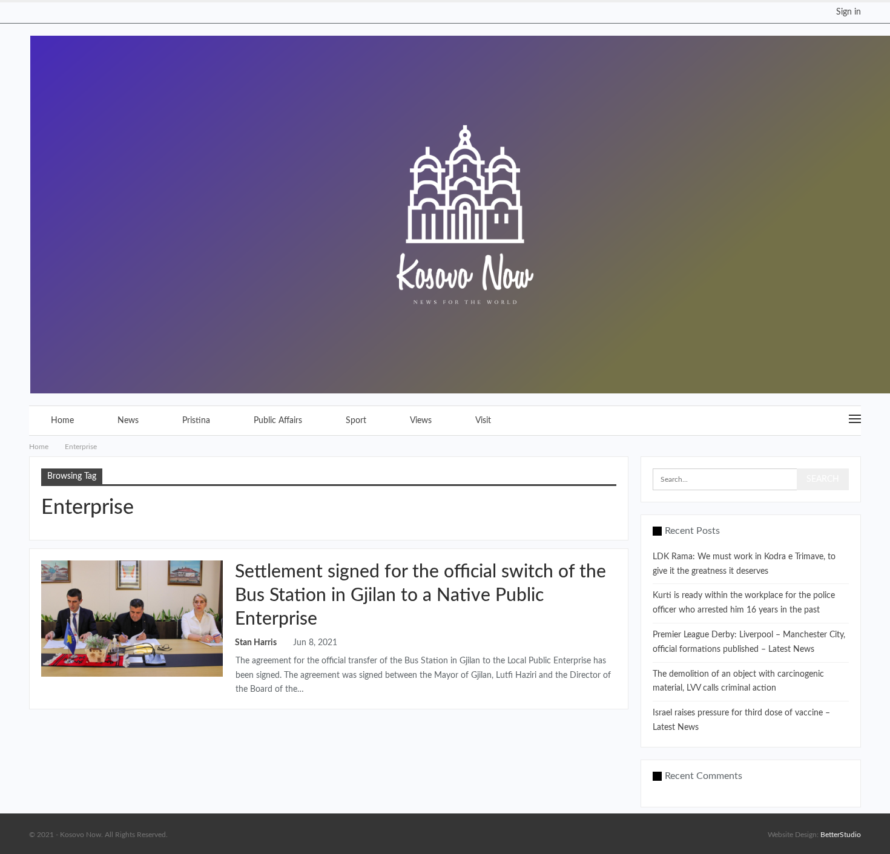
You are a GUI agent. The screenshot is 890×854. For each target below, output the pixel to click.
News (128, 420)
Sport (356, 420)
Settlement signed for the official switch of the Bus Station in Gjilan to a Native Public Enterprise (420, 595)
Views (421, 420)
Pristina (196, 420)
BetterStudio (840, 834)
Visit (483, 420)
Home (62, 420)
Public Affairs (278, 420)
